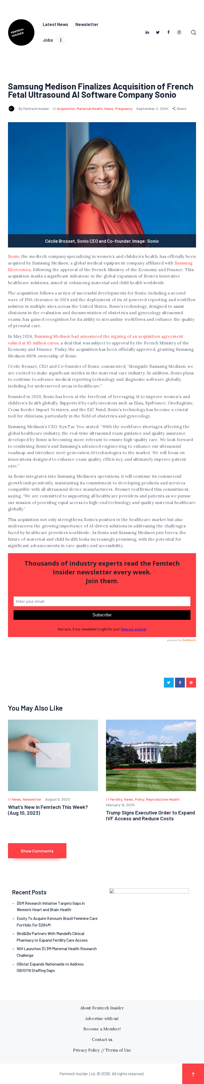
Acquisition (66, 108)
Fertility (116, 799)
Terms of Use (118, 1050)
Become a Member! (102, 1028)
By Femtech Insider (34, 108)
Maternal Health (90, 108)
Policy (139, 799)
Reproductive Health (163, 799)
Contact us (102, 1039)
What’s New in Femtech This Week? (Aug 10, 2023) (48, 810)
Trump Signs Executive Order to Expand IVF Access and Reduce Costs (150, 815)
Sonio (13, 256)
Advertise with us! (102, 1018)
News (108, 108)
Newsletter (32, 799)
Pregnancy (124, 108)
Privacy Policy (86, 1050)
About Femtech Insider (102, 1007)
